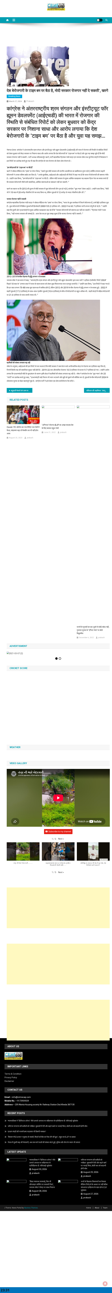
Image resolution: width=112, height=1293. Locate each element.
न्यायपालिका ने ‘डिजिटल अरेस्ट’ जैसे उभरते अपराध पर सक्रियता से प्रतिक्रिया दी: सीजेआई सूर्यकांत (43, 1121)
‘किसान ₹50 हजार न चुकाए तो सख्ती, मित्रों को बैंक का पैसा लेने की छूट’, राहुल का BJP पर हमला (42, 1137)
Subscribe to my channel (59, 831)
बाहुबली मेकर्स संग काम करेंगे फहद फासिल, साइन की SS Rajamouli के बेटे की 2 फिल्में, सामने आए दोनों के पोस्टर (22, 390)
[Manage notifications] (105, 1283)
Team (105, 1208)
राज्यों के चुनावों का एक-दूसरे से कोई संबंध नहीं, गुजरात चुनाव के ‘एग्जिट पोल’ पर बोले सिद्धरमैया (93, 630)
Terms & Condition (13, 1074)
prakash (30, 101)
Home (88, 1208)
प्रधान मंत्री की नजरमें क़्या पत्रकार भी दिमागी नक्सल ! (27, 1131)
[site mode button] (100, 20)
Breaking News (14, 96)
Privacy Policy (11, 1077)
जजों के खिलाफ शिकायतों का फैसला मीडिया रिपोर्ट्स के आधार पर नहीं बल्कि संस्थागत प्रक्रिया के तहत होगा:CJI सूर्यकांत (94, 1185)
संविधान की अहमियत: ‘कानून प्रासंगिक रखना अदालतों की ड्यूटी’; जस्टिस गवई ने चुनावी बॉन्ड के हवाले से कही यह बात (98, 390)
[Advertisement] (58, 907)
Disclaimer (9, 1081)
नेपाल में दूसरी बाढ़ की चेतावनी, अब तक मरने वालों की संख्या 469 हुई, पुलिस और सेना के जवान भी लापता (44, 1142)
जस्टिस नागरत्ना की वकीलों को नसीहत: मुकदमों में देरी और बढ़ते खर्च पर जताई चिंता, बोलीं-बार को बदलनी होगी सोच (47, 1126)
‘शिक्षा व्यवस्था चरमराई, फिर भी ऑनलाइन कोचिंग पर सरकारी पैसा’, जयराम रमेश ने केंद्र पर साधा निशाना (42, 1184)
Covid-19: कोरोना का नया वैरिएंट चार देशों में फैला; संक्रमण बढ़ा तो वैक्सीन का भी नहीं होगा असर (23, 430)
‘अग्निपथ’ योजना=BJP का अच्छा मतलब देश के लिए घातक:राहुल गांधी (57, 426)
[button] (61, 839)
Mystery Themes (31, 1208)
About (97, 1208)
